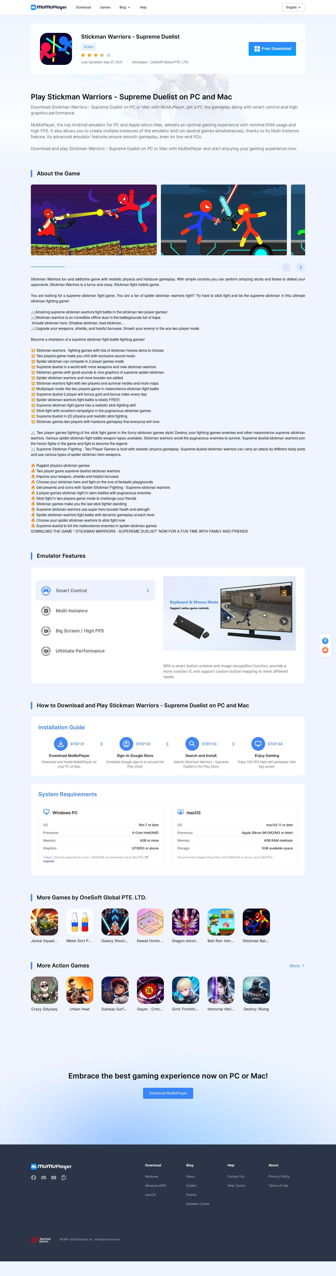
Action (88, 47)
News (190, 1176)
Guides (191, 1185)
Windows (151, 1176)
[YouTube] (53, 1177)
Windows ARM (155, 1185)
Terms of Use (278, 1185)
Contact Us (235, 1176)
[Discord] (43, 1177)
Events (191, 1195)
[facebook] (33, 1177)
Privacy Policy (279, 1176)
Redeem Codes (197, 1204)
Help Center (236, 1185)
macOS (150, 1195)
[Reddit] (64, 1177)
